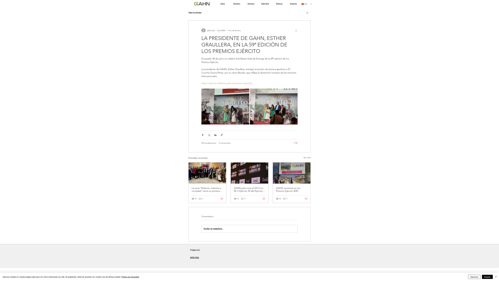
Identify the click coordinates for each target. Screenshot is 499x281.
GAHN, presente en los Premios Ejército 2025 (288, 189)
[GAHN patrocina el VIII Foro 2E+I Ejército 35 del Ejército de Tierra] (249, 173)
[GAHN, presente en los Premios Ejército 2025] (291, 173)
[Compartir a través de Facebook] (202, 135)
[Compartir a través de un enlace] (222, 135)
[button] (251, 3)
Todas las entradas (195, 12)
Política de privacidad (130, 277)
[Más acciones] (296, 30)
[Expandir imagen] (225, 106)
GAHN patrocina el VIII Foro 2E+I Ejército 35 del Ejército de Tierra (248, 189)
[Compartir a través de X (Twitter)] (209, 135)
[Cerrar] (495, 277)
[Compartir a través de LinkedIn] (215, 135)
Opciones (474, 277)
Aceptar (487, 277)
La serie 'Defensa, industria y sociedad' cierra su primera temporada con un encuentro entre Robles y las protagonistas (207, 189)
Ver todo (307, 157)
